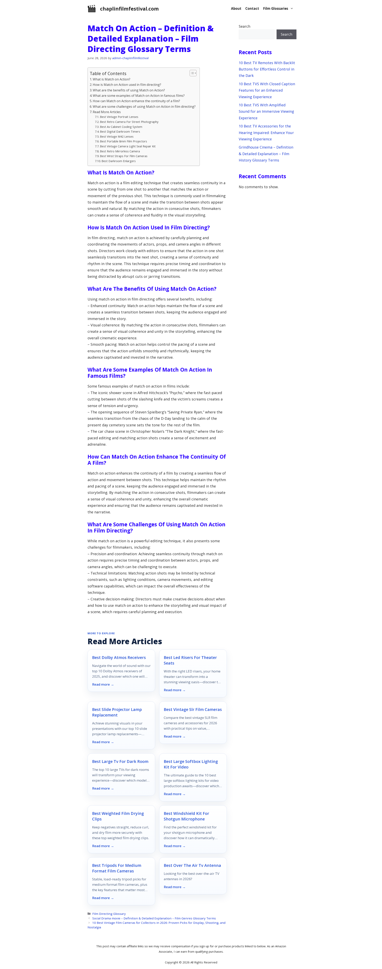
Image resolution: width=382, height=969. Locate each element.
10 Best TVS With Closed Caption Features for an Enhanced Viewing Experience (267, 90)
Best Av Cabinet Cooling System (121, 127)
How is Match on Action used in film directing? (127, 84)
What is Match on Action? (111, 79)
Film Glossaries (275, 8)
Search (244, 26)
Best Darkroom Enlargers (118, 161)
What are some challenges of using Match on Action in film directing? (144, 106)
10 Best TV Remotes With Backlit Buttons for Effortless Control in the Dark (267, 69)
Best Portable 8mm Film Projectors (123, 141)
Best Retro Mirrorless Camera (120, 151)
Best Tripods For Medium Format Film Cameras (116, 868)
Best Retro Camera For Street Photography (129, 122)
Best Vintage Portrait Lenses (119, 117)
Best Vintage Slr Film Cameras (193, 709)
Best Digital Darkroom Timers (120, 131)
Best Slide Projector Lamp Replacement (117, 712)
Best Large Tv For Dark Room (120, 761)
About (236, 8)
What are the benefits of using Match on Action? (129, 90)
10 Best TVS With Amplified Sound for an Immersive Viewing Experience (266, 111)
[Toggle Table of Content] (191, 73)
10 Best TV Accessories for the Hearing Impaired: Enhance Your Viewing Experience (266, 132)
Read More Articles (107, 112)
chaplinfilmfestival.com (129, 8)
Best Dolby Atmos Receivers (119, 657)
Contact (252, 8)
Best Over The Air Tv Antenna (192, 865)
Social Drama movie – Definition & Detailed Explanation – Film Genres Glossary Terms (154, 918)
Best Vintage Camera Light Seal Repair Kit (128, 146)
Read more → (103, 684)
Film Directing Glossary (109, 914)
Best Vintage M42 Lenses (117, 136)
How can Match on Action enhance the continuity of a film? (136, 101)
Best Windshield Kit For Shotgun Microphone (186, 816)
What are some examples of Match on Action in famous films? (139, 95)
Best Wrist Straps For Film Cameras (123, 156)
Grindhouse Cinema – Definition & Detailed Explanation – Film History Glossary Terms (266, 153)
